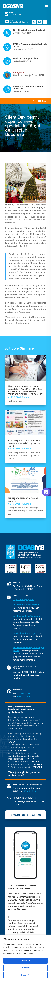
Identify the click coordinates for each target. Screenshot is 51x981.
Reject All (25, 975)
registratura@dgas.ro (23, 599)
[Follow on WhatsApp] (34, 22)
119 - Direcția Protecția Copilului (29, 30)
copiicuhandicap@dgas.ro (26, 633)
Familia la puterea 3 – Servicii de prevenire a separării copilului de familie (24, 443)
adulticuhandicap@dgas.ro (26, 616)
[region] (25, 958)
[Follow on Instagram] (39, 22)
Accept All (25, 960)
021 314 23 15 (23, 693)
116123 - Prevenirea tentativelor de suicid (30, 45)
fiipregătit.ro (19, 72)
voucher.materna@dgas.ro (26, 604)
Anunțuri (25, 397)
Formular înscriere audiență (25, 814)
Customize (25, 968)
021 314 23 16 (23, 696)
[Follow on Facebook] (45, 22)
